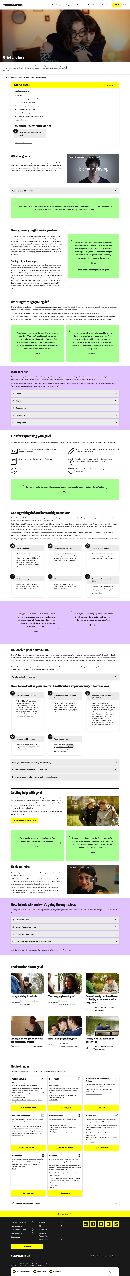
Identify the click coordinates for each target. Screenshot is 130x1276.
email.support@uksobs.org (94, 1094)
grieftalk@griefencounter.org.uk (58, 1132)
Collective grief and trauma (26, 109)
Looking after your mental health (67, 1046)
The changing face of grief (61, 996)
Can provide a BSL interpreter (58, 1173)
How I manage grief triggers (62, 1038)
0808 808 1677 (53, 1099)
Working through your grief (26, 102)
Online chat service (18, 1088)
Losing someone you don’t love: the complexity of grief (27, 1040)
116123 (14, 1168)
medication (28, 808)
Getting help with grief (24, 113)
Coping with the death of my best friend (100, 1040)
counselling (17, 808)
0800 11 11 (52, 1187)
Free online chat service (93, 1133)
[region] (65, 134)
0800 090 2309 (91, 1142)
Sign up (51, 1165)
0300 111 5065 (90, 1091)
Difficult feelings (25, 1004)
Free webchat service (55, 1125)
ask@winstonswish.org (19, 1097)
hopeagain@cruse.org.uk (56, 1097)
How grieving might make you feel (28, 99)
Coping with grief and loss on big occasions (31, 106)
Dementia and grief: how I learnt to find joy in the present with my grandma (102, 999)
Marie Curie (15, 950)
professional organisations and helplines (64, 746)
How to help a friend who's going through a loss (33, 116)
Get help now (21, 120)
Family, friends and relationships (29, 1001)
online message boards (60, 1178)
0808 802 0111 (53, 1129)
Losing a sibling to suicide (24, 996)
